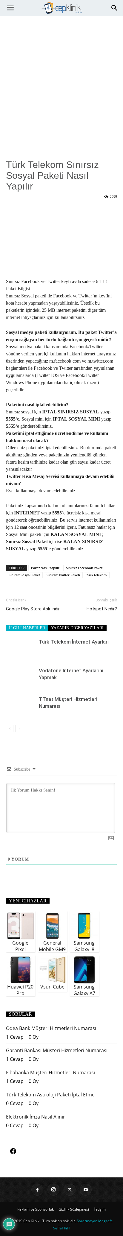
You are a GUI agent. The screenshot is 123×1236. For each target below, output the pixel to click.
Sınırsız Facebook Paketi (84, 568)
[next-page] (19, 728)
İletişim (100, 1209)
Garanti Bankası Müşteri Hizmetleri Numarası (56, 1050)
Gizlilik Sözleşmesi (74, 1209)
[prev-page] (9, 728)
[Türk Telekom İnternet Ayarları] (21, 648)
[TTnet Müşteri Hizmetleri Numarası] (21, 706)
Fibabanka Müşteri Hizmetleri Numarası (50, 1072)
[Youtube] (86, 1190)
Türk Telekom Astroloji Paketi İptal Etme (50, 1094)
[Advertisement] (61, 80)
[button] (10, 8)
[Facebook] (37, 1190)
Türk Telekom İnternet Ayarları (74, 642)
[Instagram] (53, 1190)
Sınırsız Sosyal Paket (24, 575)
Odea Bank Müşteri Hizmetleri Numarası (51, 1028)
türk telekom (97, 575)
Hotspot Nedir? (102, 609)
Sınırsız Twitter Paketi (63, 575)
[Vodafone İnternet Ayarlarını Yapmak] (21, 677)
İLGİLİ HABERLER (27, 628)
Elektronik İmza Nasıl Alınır (35, 1116)
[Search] (114, 8)
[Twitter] (70, 1190)
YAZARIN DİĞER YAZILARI (77, 628)
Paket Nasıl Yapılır (45, 568)
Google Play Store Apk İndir (33, 609)
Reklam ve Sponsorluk (35, 1209)
